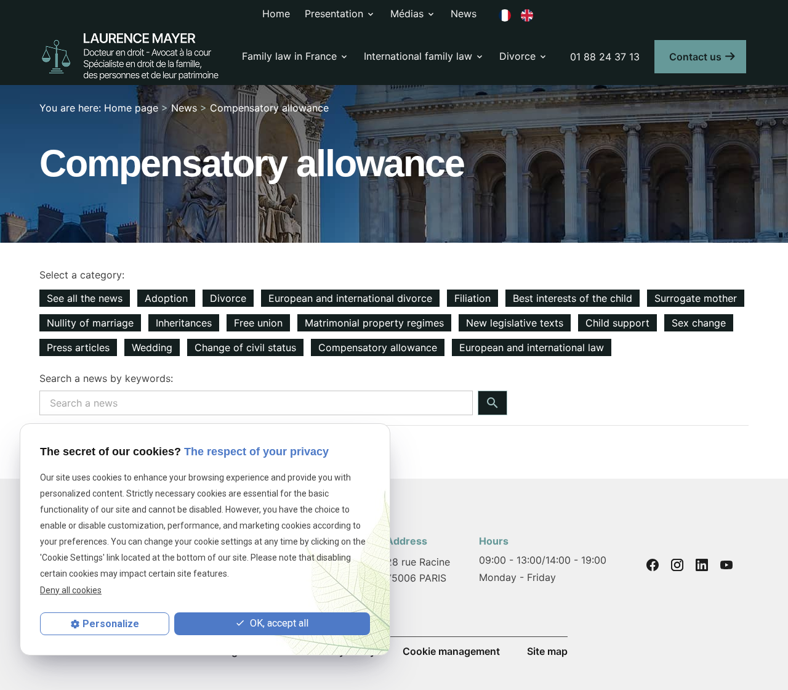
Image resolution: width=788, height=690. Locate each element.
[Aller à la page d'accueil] (131, 56)
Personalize (110, 624)
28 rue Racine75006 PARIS (418, 570)
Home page (131, 108)
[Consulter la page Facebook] (652, 565)
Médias (407, 13)
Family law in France (289, 56)
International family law (418, 56)
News (463, 13)
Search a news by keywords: (106, 378)
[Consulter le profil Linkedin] (701, 565)
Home (276, 13)
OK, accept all (277, 623)
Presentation (334, 13)
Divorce (517, 56)
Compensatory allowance (269, 108)
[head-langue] (505, 14)
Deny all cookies (71, 590)
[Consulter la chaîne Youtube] (726, 565)
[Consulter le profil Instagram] (677, 565)
